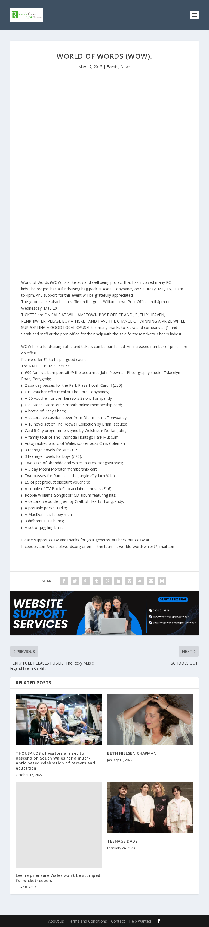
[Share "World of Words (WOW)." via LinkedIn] (118, 581)
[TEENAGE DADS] (150, 807)
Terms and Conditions (87, 921)
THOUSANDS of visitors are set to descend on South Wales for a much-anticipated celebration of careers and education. (55, 761)
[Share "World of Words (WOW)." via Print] (161, 581)
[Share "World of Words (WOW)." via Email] (151, 581)
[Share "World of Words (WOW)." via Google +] (85, 581)
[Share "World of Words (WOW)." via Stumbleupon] (140, 581)
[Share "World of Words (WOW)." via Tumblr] (96, 581)
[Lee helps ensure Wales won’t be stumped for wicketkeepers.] (59, 825)
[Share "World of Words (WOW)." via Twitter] (74, 581)
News (126, 66)
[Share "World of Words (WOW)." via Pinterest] (107, 581)
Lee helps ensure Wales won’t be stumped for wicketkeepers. (58, 878)
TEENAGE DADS (122, 841)
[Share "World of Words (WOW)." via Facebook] (64, 581)
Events (112, 66)
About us (56, 921)
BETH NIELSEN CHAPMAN (131, 753)
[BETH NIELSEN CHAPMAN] (150, 719)
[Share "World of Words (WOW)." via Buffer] (129, 581)
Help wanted (140, 921)
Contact (118, 921)
